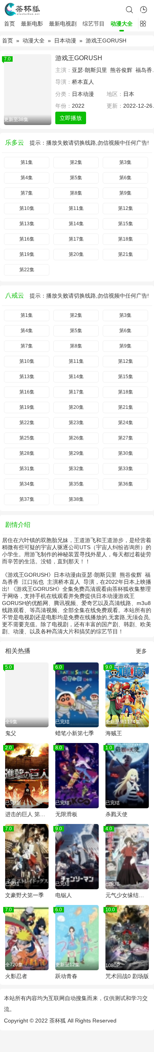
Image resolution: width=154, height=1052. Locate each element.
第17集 (76, 239)
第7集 (27, 193)
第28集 (26, 453)
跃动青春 (66, 976)
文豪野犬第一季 (24, 895)
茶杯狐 (57, 1020)
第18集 (125, 239)
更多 (141, 651)
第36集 (125, 484)
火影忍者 (16, 976)
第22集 (26, 269)
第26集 (76, 438)
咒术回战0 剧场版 (127, 976)
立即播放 (71, 118)
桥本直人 (83, 82)
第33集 (125, 468)
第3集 (125, 162)
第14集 (76, 223)
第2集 (76, 162)
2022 (78, 106)
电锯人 (63, 895)
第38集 (76, 499)
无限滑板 (66, 814)
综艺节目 (94, 23)
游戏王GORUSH (78, 58)
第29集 (76, 453)
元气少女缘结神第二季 (127, 895)
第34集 (26, 484)
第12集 (125, 208)
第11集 (76, 208)
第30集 (125, 453)
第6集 (125, 177)
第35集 (76, 484)
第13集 (26, 223)
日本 (128, 94)
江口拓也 (33, 582)
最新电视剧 (63, 23)
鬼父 (10, 733)
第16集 (26, 239)
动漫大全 (122, 23)
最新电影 (32, 23)
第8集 (76, 193)
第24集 (125, 422)
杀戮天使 (116, 814)
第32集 (76, 468)
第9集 (125, 193)
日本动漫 (65, 40)
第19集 (26, 254)
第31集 (26, 468)
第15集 (125, 223)
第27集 (125, 438)
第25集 (26, 438)
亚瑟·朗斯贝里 (89, 70)
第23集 (76, 422)
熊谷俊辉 (121, 70)
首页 (9, 23)
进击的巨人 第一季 (27, 814)
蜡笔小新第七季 (74, 733)
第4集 (27, 177)
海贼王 (113, 733)
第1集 (27, 162)
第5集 (76, 177)
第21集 (125, 254)
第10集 (26, 208)
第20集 (76, 254)
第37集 (26, 499)
